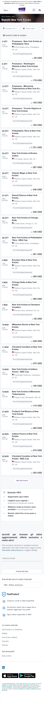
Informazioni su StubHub (12, 629)
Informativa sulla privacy (11, 550)
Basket (8, 16)
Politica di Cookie (7, 686)
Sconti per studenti (9, 637)
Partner (5, 645)
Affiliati (4, 633)
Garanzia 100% (14, 492)
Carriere (5, 641)
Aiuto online (6, 656)
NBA (13, 16)
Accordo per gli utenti (15, 685)
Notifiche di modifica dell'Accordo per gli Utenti (21, 689)
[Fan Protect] (11, 594)
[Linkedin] (3, 667)
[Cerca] (39, 10)
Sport (3, 16)
